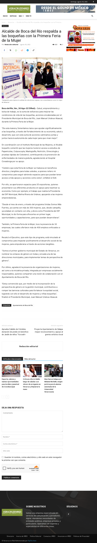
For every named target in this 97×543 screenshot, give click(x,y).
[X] (10, 50)
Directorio (10, 536)
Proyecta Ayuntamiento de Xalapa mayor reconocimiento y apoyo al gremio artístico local (48, 332)
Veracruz (11, 22)
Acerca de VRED (22, 536)
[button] (92, 16)
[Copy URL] (33, 50)
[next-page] (7, 396)
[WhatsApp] (15, 50)
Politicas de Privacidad (81, 536)
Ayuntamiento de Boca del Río (23, 305)
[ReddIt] (21, 50)
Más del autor (30, 359)
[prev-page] (3, 396)
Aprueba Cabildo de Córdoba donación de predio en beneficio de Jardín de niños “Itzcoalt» (15, 332)
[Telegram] (27, 50)
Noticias (13, 16)
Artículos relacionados (12, 359)
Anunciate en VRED (64, 536)
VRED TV (28, 16)
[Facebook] (93, 2)
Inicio (5, 16)
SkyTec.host (32, 541)
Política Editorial (35, 536)
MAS (20, 16)
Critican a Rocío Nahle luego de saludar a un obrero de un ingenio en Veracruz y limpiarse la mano (32, 384)
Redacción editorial (11, 44)
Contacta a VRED (49, 536)
